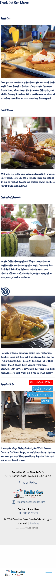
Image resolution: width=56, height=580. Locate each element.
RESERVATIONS (41, 382)
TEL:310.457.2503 (28, 513)
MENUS (46, 401)
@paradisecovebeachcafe (30, 501)
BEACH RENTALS (40, 395)
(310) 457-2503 (42, 388)
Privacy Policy (28, 482)
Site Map (34, 523)
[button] (5, 291)
